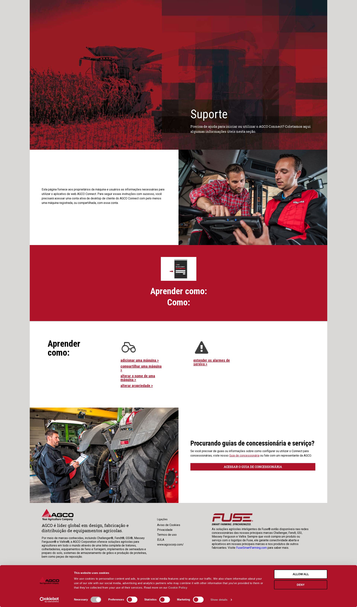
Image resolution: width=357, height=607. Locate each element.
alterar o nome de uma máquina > (137, 378)
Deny (301, 584)
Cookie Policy (177, 587)
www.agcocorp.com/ (170, 544)
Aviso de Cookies (168, 525)
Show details (218, 599)
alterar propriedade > (136, 385)
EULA (160, 539)
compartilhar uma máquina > (141, 368)
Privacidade (165, 530)
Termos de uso (167, 534)
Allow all (301, 574)
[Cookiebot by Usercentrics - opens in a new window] (49, 600)
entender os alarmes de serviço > (211, 362)
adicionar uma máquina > (139, 360)
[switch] (132, 600)
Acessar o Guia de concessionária (253, 467)
